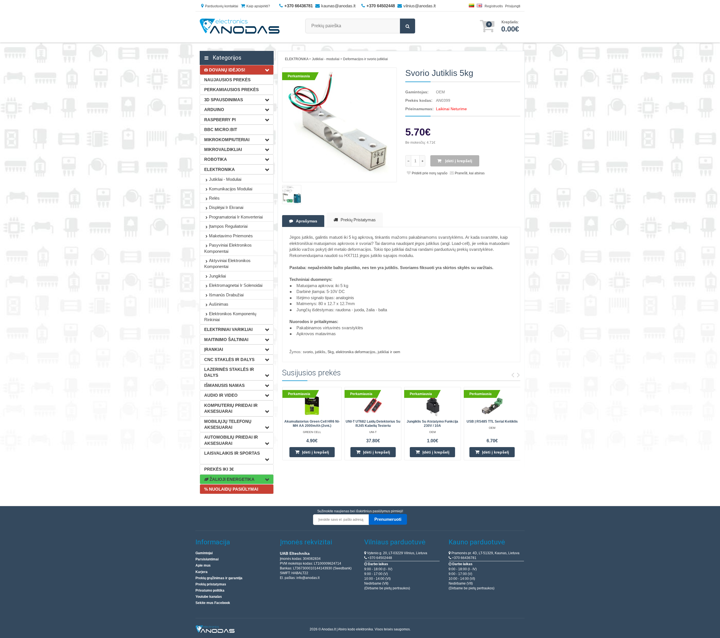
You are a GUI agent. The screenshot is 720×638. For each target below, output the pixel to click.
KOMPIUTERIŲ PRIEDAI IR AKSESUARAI (231, 408)
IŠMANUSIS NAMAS (224, 385)
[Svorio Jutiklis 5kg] (339, 125)
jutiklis (320, 352)
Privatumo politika (209, 590)
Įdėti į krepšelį (458, 161)
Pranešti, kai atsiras (469, 173)
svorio (308, 352)
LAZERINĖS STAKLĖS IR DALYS (229, 372)
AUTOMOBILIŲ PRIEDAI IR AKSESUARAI (231, 440)
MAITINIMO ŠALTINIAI (226, 339)
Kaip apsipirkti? (258, 6)
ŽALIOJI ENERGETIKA (231, 479)
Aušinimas (218, 304)
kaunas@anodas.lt (338, 5)
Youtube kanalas (208, 597)
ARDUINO (214, 109)
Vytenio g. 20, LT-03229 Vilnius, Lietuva (396, 553)
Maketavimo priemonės (231, 235)
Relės (214, 198)
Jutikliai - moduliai (225, 179)
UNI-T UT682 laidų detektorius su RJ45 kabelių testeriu (373, 424)
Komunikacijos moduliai (230, 188)
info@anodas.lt (308, 578)
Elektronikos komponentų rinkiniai (230, 316)
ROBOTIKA (215, 159)
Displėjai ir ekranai (226, 207)
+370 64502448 (379, 558)
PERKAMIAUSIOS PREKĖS (231, 89)
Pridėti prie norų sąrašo (429, 173)
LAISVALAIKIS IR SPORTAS (232, 453)
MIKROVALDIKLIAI (223, 149)
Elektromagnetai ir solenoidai (235, 285)
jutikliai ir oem (389, 352)
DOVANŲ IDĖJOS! (226, 69)
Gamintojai (204, 553)
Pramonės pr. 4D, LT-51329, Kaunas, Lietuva (485, 553)
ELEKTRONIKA (219, 169)
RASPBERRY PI (220, 119)
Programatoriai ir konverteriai (236, 217)
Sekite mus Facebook (212, 603)
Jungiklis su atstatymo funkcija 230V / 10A (432, 424)
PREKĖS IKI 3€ (219, 469)
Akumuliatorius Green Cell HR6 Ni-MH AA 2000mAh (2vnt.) (312, 424)
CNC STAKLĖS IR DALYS (229, 359)
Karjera (201, 572)
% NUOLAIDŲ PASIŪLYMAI (231, 489)
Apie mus (203, 565)
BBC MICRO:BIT (220, 129)
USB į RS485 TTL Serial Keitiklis (492, 421)
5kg (331, 352)
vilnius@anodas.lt (419, 5)
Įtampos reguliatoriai (228, 226)
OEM (440, 92)
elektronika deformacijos (355, 352)
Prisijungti (512, 6)
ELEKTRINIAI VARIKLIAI (228, 329)
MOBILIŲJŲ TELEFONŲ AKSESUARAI (227, 424)
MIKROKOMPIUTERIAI (226, 139)
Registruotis (494, 6)
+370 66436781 (463, 558)
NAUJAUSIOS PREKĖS (227, 79)
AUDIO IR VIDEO (221, 395)
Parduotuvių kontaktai (221, 6)
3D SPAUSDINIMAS (223, 99)
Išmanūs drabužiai (226, 294)
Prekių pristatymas (358, 219)
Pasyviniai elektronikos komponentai (228, 248)
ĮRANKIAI (213, 349)
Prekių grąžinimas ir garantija (218, 578)
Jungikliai (217, 276)
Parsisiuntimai (207, 559)
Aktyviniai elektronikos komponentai (227, 263)
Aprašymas (306, 221)
